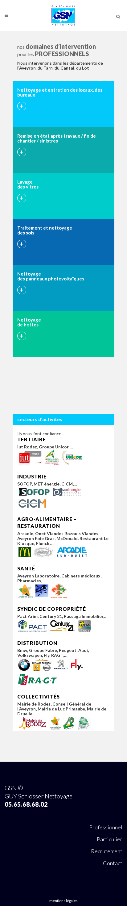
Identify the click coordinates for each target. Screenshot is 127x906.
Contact (112, 863)
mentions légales (63, 900)
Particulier (109, 839)
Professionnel (105, 827)
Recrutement (106, 851)
